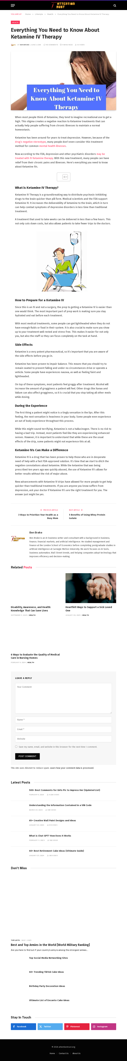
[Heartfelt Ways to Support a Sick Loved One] (91, 588)
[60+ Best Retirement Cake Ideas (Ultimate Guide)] (18, 854)
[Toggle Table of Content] (63, 177)
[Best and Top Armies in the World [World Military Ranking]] (63, 905)
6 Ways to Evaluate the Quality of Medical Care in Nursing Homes (35, 656)
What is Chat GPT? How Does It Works (50, 835)
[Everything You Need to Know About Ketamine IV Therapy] (63, 80)
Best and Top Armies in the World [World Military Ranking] (50, 945)
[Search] (114, 5)
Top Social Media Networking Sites (48, 958)
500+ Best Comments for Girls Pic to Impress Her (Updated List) (64, 790)
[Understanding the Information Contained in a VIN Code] (18, 808)
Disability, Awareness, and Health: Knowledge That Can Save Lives (31, 609)
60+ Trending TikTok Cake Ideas (46, 972)
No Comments (52, 45)
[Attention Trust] (63, 5)
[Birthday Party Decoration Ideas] (18, 989)
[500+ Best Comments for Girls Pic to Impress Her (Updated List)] (18, 793)
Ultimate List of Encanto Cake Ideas (49, 1000)
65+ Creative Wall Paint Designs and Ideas (52, 820)
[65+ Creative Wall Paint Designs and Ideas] (18, 824)
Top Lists (15, 940)
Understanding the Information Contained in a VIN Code (60, 805)
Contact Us (64, 1053)
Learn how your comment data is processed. (72, 768)
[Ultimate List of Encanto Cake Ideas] (18, 1003)
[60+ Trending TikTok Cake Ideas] (18, 975)
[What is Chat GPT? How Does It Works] (18, 839)
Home (52, 1053)
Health (15, 22)
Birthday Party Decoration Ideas (47, 986)
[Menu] (13, 5)
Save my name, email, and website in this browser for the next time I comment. (58, 747)
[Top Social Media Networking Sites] (18, 961)
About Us (76, 1053)
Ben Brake (24, 45)
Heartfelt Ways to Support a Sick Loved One (89, 609)
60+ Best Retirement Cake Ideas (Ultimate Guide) (56, 850)
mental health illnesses (52, 146)
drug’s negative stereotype (30, 141)
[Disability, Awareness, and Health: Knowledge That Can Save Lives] (36, 588)
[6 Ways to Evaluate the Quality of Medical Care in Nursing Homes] (36, 635)
